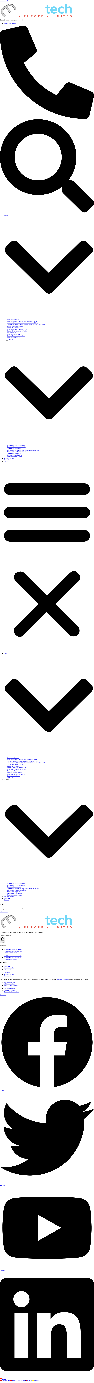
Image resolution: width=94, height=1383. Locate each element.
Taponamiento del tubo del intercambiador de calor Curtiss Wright (26, 324)
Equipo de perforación (13, 327)
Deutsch (14, 1380)
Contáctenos (7, 969)
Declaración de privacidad (11, 985)
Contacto (6, 461)
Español (4, 1379)
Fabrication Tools (12, 332)
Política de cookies (9, 984)
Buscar (2, 20)
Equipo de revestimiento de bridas (17, 331)
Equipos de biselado (13, 319)
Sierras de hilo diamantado (15, 326)
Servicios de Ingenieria (14, 453)
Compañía (7, 460)
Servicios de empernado (14, 448)
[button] (47, 557)
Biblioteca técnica (9, 458)
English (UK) (6, 1380)
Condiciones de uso (9, 982)
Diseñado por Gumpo (63, 979)
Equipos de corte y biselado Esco (17, 329)
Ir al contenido (4, 1)
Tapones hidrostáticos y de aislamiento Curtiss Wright (22, 323)
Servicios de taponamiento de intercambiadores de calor (23, 450)
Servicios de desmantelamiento (16, 445)
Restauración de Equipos (14, 455)
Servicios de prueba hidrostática (16, 452)
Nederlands (21, 1380)
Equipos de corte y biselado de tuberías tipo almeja (22, 321)
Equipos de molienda (13, 337)
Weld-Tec (10, 339)
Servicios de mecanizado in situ (16, 447)
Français (29, 1380)
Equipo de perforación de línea (16, 336)
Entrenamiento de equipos (14, 456)
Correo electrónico (5, 935)
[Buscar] (22, 20)
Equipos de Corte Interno (14, 334)
